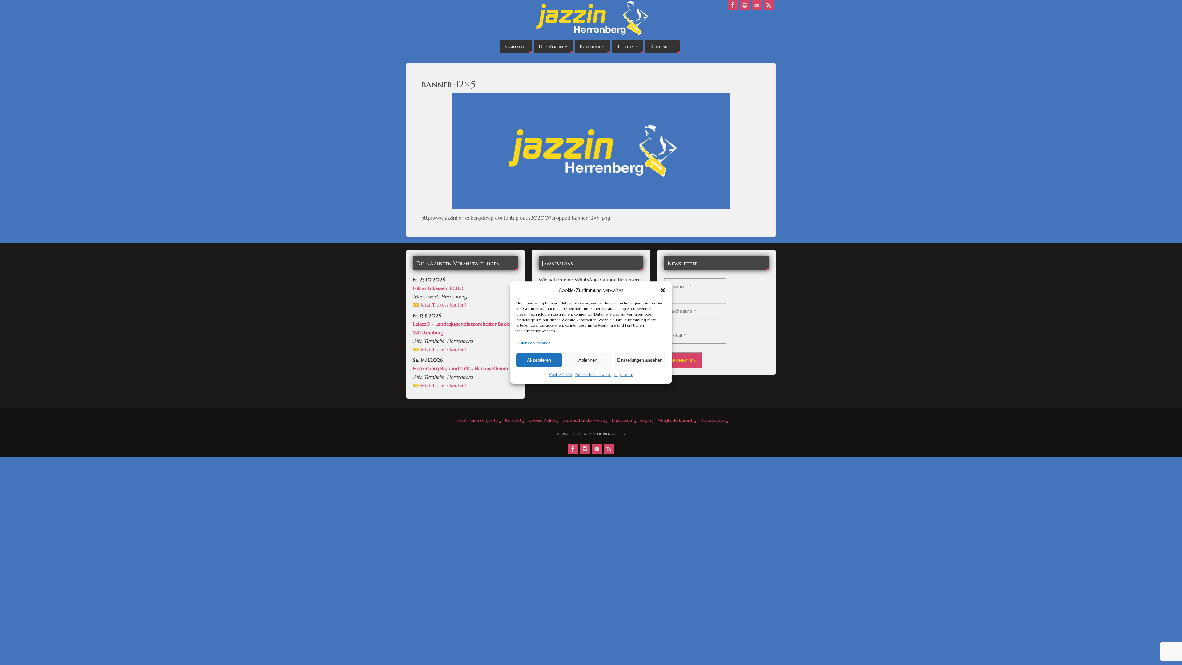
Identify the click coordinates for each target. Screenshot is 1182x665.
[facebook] (733, 5)
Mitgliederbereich (676, 420)
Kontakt (513, 420)
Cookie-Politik (560, 375)
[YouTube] (757, 5)
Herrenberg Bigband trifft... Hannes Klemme (462, 368)
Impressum (623, 375)
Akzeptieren (539, 360)
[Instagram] (745, 5)
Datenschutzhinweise (593, 375)
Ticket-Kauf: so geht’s (476, 420)
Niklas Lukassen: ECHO (438, 288)
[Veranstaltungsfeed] (769, 5)
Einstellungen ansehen (639, 360)
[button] (663, 290)
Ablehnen (587, 360)
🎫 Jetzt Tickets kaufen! (439, 305)
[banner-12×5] (591, 151)
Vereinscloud (713, 420)
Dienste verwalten (534, 343)
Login (645, 420)
